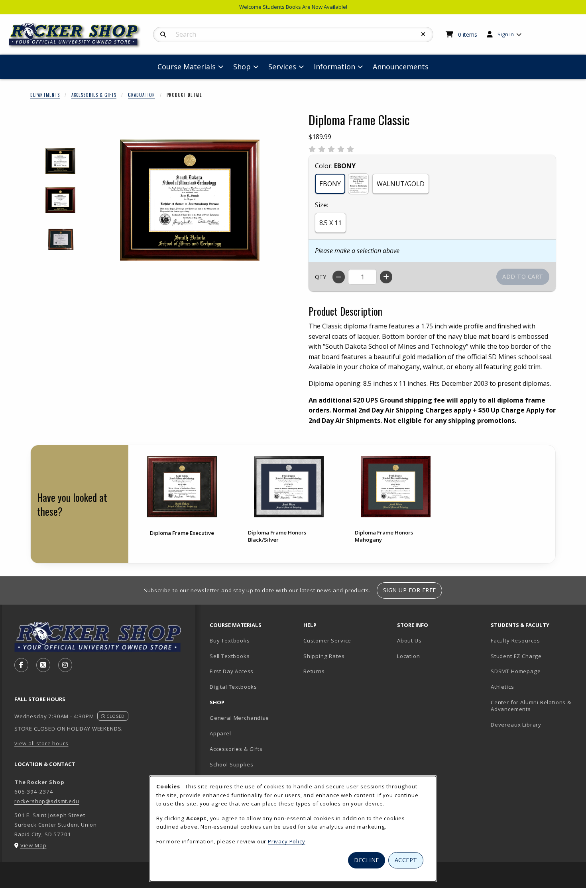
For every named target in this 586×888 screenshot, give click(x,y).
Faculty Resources (515, 640)
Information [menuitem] (334, 66)
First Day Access (232, 671)
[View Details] (182, 486)
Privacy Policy (286, 841)
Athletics (502, 686)
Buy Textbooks (230, 640)
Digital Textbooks (233, 686)
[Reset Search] (423, 34)
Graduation (141, 95)
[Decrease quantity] (338, 277)
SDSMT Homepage (516, 671)
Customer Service (327, 640)
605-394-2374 (33, 791)
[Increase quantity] (386, 277)
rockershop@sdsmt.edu (46, 801)
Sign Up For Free (409, 590)
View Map (33, 845)
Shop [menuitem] (242, 66)
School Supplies (231, 764)
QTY (320, 277)
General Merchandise (239, 717)
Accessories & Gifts (93, 95)
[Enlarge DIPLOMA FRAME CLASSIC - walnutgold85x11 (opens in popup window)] (60, 240)
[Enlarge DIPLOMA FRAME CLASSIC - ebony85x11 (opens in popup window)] (60, 161)
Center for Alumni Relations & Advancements (531, 706)
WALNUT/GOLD (401, 183)
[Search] (163, 34)
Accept (406, 860)
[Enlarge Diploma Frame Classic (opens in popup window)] (190, 200)
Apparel (220, 733)
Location (408, 656)
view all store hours (41, 743)
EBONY (330, 183)
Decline (366, 860)
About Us (409, 640)
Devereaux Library (516, 724)
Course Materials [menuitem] (186, 66)
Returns (314, 671)
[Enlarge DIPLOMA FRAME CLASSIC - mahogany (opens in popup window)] (60, 200)
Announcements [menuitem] (401, 66)
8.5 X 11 (330, 222)
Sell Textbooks (230, 656)
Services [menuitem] (282, 66)
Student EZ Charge (516, 656)
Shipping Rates (324, 656)
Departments (45, 95)
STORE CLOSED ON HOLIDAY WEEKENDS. (68, 728)
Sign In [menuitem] (506, 34)
